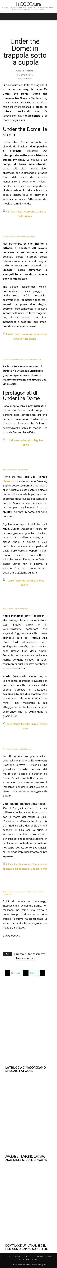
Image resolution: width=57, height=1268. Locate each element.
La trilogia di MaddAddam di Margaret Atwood (25, 1069)
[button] (53, 16)
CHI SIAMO (17, 1257)
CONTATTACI (29, 1257)
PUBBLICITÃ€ (24, 1259)
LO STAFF (6, 1257)
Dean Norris (10, 481)
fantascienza (24, 958)
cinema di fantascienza (29, 954)
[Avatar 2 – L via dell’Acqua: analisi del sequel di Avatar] (28, 1113)
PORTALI (35, 1259)
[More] (42, 973)
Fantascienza (24, 78)
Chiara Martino (24, 70)
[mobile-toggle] (4, 16)
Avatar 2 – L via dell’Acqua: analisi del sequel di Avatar (26, 1158)
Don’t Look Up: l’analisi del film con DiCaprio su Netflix (26, 1247)
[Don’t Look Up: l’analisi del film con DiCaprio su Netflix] (28, 1202)
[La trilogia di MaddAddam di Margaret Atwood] (28, 1024)
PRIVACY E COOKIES (44, 1257)
